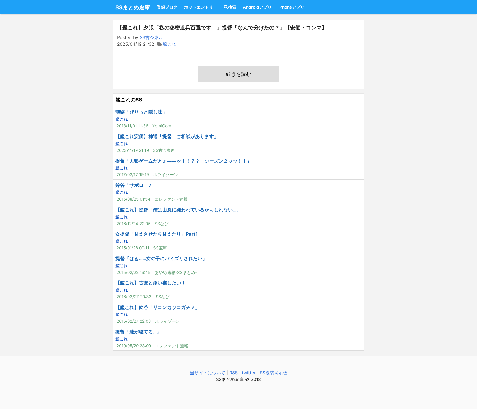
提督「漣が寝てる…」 (138, 332)
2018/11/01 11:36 (132, 125)
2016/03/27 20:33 (134, 296)
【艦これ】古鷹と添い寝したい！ (150, 283)
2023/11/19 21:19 (132, 150)
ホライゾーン (165, 174)
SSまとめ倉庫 (132, 7)
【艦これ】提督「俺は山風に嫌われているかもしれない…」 (178, 209)
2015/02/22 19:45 (133, 272)
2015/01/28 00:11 (132, 248)
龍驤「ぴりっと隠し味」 (141, 112)
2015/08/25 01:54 (133, 199)
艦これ (169, 44)
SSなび (161, 223)
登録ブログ (167, 7)
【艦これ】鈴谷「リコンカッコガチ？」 (157, 307)
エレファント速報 (171, 199)
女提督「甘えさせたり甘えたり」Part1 (156, 234)
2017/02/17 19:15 (132, 174)
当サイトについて (207, 372)
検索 (232, 7)
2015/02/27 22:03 (133, 321)
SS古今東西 (151, 37)
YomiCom (161, 125)
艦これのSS (129, 100)
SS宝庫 (160, 248)
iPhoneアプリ (291, 7)
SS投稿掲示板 (273, 372)
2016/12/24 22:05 (133, 223)
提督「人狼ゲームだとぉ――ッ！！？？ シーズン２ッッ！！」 (183, 161)
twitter (249, 372)
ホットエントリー (200, 7)
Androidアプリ (257, 7)
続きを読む (238, 74)
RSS (233, 372)
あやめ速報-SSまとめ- (176, 272)
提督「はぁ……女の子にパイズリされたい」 (161, 258)
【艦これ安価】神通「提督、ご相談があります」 (167, 136)
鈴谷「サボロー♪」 (135, 185)
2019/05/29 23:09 (133, 345)
